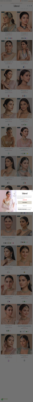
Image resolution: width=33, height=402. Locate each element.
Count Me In (24, 202)
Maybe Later (25, 205)
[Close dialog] (32, 190)
